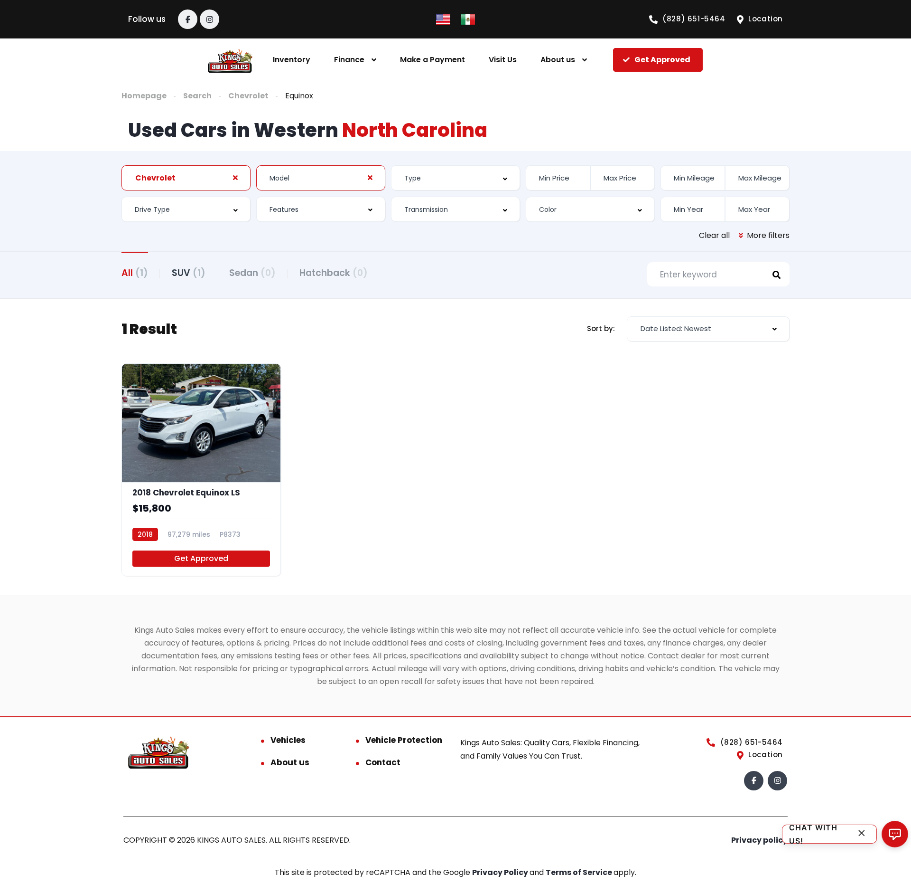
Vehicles (288, 740)
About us (557, 59)
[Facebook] (187, 19)
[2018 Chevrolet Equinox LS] (201, 470)
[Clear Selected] (235, 177)
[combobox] (186, 177)
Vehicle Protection (403, 740)
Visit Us (503, 59)
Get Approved (201, 558)
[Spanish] (467, 18)
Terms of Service (580, 872)
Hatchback (333, 272)
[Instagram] (209, 19)
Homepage (144, 95)
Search (197, 95)
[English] (443, 18)
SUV (188, 272)
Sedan (252, 272)
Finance (349, 59)
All (134, 272)
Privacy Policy (501, 872)
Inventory (291, 59)
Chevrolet (248, 95)
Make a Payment (432, 59)
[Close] (862, 834)
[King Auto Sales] (230, 60)
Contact (382, 762)
